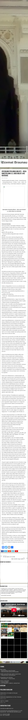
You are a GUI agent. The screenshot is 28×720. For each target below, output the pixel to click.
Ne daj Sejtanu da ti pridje (9, 556)
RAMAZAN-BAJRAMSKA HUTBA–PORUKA (10, 697)
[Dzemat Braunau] (14, 162)
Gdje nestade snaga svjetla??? (18, 558)
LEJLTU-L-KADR (4, 701)
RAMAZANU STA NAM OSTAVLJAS (8, 693)
